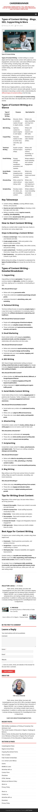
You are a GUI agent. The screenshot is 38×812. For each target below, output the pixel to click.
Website (4, 659)
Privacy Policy (6, 787)
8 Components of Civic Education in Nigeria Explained (17, 738)
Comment (4, 636)
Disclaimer (5, 775)
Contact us (5, 794)
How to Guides (6, 754)
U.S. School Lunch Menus (9, 760)
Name (4, 649)
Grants (4, 763)
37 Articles (20, 586)
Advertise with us (7, 769)
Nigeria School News (8, 749)
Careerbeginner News (8, 746)
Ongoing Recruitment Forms (10, 752)
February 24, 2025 (8, 25)
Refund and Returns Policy (9, 781)
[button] (36, 14)
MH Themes (29, 810)
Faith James (19, 25)
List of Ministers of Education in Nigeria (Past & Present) (18, 736)
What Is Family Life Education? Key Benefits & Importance (18, 734)
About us (4, 784)
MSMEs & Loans (6, 766)
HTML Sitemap (6, 778)
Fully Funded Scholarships (9, 757)
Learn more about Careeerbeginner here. (19, 718)
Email (3, 654)
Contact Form (6, 772)
